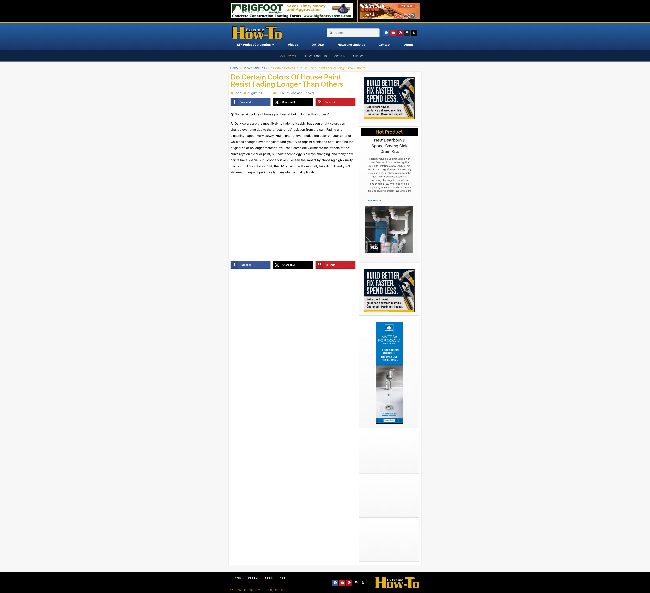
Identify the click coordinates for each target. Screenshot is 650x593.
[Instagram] (407, 33)
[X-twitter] (414, 33)
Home (234, 68)
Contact (385, 44)
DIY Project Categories (254, 44)
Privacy (237, 577)
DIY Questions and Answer (295, 93)
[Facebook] (386, 33)
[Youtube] (393, 33)
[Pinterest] (400, 33)
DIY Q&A (318, 44)
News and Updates (351, 44)
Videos (293, 44)
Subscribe (360, 56)
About (408, 44)
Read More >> (374, 200)
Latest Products (316, 56)
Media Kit (339, 56)
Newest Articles (253, 68)
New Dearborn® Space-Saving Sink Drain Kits (389, 146)
